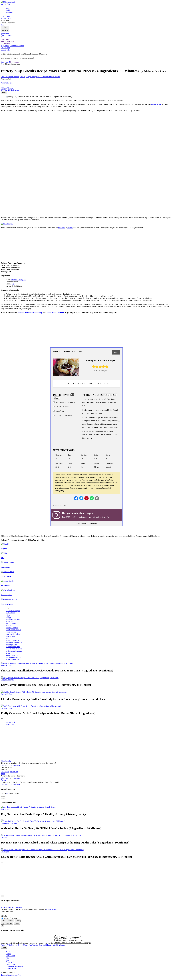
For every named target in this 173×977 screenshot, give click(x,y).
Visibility (4, 916)
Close (18, 921)
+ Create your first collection (11, 907)
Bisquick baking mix (18, 280)
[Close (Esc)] (2, 796)
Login (3, 16)
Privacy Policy (11, 964)
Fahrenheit (105, 395)
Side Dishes (42, 77)
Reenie (3, 780)
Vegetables (5, 809)
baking (8, 617)
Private (14, 918)
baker (8, 615)
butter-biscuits (11, 632)
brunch (70, 228)
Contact (8, 954)
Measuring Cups (6, 595)
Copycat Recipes (7, 680)
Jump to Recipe (6, 83)
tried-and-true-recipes (13, 657)
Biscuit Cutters (6, 576)
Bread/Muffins (6, 77)
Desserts (4, 838)
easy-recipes (10, 636)
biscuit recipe (156, 104)
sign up (3, 4)
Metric (56, 398)
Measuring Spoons (7, 604)
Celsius (114, 395)
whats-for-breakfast (13, 659)
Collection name (7, 911)
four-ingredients (11, 645)
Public (6, 918)
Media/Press (10, 956)
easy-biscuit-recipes (13, 634)
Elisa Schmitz (6, 761)
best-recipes (10, 621)
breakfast (61, 228)
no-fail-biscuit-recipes (14, 651)
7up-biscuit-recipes (13, 611)
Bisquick (4, 548)
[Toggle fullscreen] (4, 796)
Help (7, 960)
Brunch (22, 77)
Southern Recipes (53, 77)
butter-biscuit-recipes (13, 630)
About (8, 952)
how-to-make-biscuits (14, 649)
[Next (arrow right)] (4, 798)
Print (116, 352)
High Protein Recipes (9, 823)
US (72, 395)
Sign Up (10, 16)
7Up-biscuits (10, 613)
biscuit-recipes (11, 623)
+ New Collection (7, 921)
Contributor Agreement (14, 966)
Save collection (7, 923)
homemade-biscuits (13, 647)
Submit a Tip (5, 18)
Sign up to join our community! (12, 46)
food (7, 8)
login (9, 4)
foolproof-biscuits (12, 640)
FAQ (7, 958)
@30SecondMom (71, 517)
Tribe (3, 774)
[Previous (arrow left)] (2, 798)
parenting (9, 12)
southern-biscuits (12, 655)
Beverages (5, 852)
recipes (8, 653)
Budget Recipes (32, 77)
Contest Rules (11, 968)
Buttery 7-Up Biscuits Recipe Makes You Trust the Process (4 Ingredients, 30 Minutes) (33, 945)
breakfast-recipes (12, 628)
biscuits (8, 625)
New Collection (52, 909)
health (8, 10)
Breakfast (15, 77)
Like (3, 765)
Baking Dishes (5, 567)
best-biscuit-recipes (13, 619)
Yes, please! (5, 62)
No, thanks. (14, 62)
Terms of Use (11, 962)
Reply (7, 765)
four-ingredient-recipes (14, 642)
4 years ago (15, 765)
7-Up (12, 284)
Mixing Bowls (5, 585)
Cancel (17, 923)
